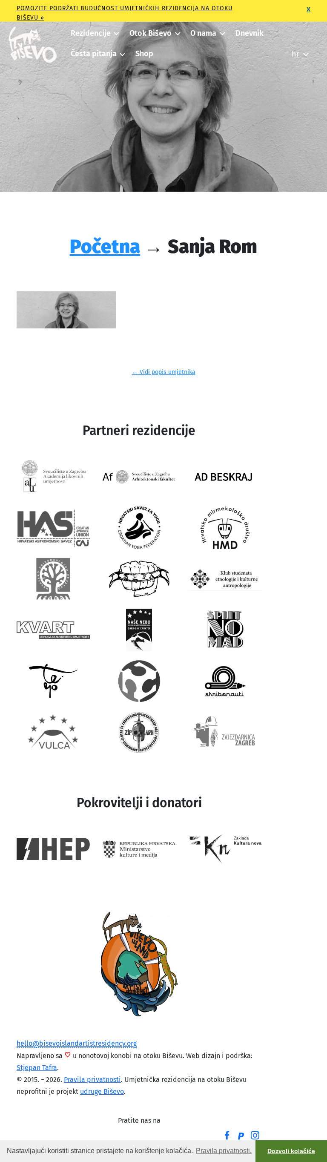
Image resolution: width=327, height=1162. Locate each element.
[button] (94, 33)
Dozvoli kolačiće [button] (291, 1151)
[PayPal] (241, 1137)
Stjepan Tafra (37, 1068)
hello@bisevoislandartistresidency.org (77, 1043)
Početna (105, 246)
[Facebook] (227, 1136)
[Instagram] (255, 1136)
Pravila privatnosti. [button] (224, 1150)
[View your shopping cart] (295, 30)
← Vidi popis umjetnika (163, 372)
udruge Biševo (102, 1091)
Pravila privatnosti (92, 1080)
